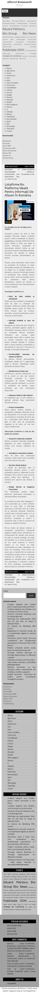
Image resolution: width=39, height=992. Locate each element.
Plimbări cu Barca (7, 46)
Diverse (9, 97)
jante (27, 37)
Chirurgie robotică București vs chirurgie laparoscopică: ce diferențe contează (21, 655)
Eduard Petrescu (14, 29)
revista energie (6, 53)
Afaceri (9, 68)
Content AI (6, 155)
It (7, 109)
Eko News (29, 33)
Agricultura (11, 71)
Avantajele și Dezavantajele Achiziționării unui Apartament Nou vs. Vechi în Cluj (12, 174)
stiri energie (33, 53)
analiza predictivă (31, 21)
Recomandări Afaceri (30, 50)
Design (9, 95)
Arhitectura (11, 75)
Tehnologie (11, 126)
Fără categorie (12, 104)
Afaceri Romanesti (19, 2)
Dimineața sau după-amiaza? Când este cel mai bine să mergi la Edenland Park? (21, 621)
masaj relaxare (19, 42)
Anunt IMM (7, 146)
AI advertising (8, 158)
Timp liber (10, 129)
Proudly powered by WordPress (14, 988)
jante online (33, 37)
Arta (8, 78)
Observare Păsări (7, 44)
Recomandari (12, 119)
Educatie (10, 100)
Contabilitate (11, 88)
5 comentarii (29, 964)
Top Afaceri (25, 56)
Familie (9, 102)
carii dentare (33, 23)
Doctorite (6, 143)
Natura (9, 114)
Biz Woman (7, 141)
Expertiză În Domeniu (8, 37)
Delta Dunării (32, 26)
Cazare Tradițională (14, 26)
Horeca (9, 107)
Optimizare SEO (18, 44)
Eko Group (10, 33)
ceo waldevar (24, 26)
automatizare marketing (9, 23)
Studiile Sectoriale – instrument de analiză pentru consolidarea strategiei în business (21, 676)
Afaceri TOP (7, 153)
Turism (9, 131)
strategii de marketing (12, 56)
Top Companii (32, 56)
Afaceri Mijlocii (6, 21)
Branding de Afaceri (22, 23)
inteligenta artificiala (20, 37)
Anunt (9, 73)
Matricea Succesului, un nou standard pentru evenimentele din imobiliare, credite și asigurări (21, 669)
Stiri (8, 124)
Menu (5, 11)
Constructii (11, 85)
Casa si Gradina (12, 83)
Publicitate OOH (13, 50)
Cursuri (9, 92)
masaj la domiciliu (7, 42)
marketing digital (20, 39)
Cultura (9, 90)
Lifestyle (10, 112)
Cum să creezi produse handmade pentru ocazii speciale (21, 971)
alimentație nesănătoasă (18, 21)
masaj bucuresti (32, 39)
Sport (9, 121)
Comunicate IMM (9, 148)
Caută (5, 591)
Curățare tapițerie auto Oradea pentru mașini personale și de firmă (21, 800)
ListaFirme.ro (9, 241)
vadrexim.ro (6, 58)
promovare (33, 46)
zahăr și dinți (22, 58)
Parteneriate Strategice (30, 44)
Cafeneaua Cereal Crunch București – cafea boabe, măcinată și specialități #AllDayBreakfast (21, 662)
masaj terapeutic (31, 42)
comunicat (8, 229)
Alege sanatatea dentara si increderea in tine (27, 171)
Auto (8, 80)
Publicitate (11, 116)
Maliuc (12, 39)
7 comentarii (29, 943)
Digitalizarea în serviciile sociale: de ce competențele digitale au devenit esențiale (21, 633)
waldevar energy (14, 58)
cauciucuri (5, 26)
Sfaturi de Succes (20, 53)
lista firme (5, 39)
